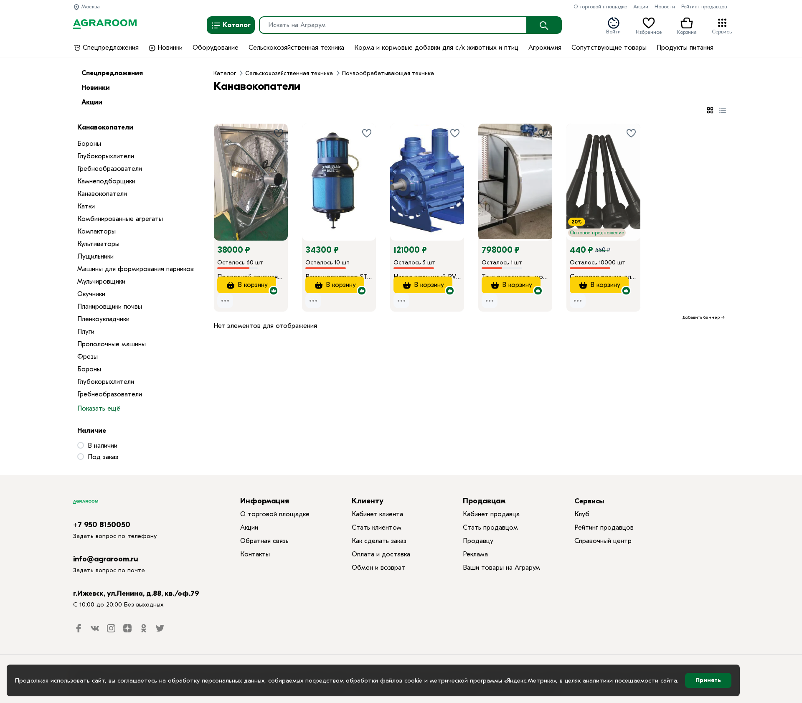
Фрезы (87, 356)
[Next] (281, 170)
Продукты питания (685, 47)
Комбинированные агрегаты (120, 219)
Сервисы (722, 31)
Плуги (85, 331)
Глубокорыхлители (105, 156)
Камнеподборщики (106, 181)
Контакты (255, 554)
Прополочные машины (111, 344)
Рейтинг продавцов (704, 6)
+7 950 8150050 (101, 524)
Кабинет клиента (377, 514)
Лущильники (95, 256)
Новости (665, 6)
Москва (90, 6)
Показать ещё (98, 408)
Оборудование (216, 47)
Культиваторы (98, 244)
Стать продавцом (490, 527)
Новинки (169, 47)
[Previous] (228, 170)
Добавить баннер (701, 317)
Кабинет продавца (491, 514)
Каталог (236, 25)
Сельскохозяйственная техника (296, 47)
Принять (708, 680)
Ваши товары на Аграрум (501, 567)
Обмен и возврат (378, 567)
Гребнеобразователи (109, 169)
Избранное (649, 31)
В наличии (102, 445)
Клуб (581, 514)
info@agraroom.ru (105, 559)
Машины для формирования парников (135, 269)
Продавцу (478, 541)
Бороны (89, 143)
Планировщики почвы (109, 306)
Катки (86, 206)
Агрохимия (544, 47)
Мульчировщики (101, 281)
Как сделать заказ (379, 541)
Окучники (91, 294)
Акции (640, 6)
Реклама (475, 554)
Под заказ (103, 457)
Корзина (687, 31)
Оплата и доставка (381, 554)
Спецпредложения (110, 47)
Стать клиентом (376, 527)
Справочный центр (603, 541)
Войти (613, 31)
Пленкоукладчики (103, 319)
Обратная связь (264, 541)
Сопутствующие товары (609, 47)
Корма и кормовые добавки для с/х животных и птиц (436, 47)
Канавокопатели (102, 194)
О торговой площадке (600, 6)
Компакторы (96, 231)
